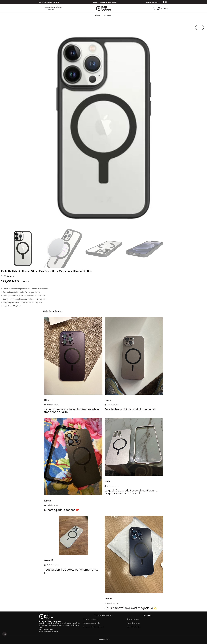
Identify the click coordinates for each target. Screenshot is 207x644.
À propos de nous (133, 619)
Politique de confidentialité (91, 623)
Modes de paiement (133, 623)
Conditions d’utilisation (90, 619)
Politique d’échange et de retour (93, 627)
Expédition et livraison (134, 627)
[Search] (153, 8)
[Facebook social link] (163, 2)
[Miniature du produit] (199, 27)
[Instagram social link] (166, 2)
